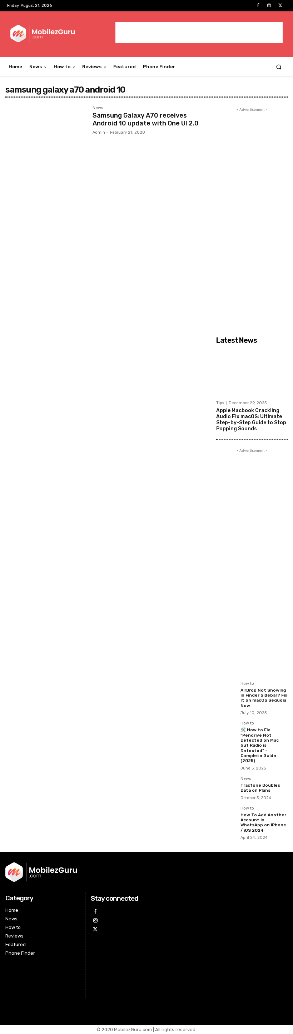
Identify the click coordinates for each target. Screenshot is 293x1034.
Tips (220, 403)
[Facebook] (257, 5)
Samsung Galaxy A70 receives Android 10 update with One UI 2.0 (146, 119)
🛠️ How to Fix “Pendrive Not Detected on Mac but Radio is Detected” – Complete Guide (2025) (259, 745)
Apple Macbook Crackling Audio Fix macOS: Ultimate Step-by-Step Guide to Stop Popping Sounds (251, 419)
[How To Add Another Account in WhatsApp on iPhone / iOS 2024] (226, 816)
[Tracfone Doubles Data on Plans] (226, 787)
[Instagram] (269, 5)
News (98, 108)
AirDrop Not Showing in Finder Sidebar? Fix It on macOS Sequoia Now (263, 698)
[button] (279, 67)
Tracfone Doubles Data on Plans (260, 788)
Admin (99, 132)
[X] (280, 5)
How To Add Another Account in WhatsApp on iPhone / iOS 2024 (263, 822)
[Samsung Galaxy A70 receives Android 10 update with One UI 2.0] (45, 132)
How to (247, 684)
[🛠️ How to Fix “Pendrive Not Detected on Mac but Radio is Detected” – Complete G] (226, 731)
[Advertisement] (199, 32)
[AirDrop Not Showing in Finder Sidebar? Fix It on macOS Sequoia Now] (226, 692)
